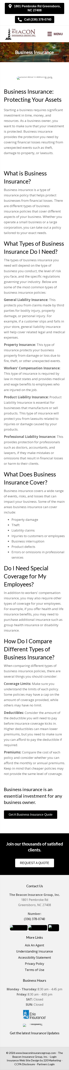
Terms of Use (34, 970)
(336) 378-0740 (34, 919)
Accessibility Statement (34, 958)
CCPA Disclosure (24, 1064)
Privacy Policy (34, 964)
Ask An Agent (34, 945)
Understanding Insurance (34, 951)
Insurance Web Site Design (23, 1060)
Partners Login (46, 1064)
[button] (34, 8)
